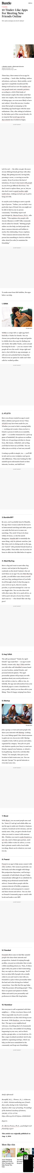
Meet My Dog (27, 574)
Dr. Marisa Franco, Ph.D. (19, 215)
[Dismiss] (31, 1156)
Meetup (21, 732)
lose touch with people (24, 183)
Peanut (4, 864)
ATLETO (5, 423)
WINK (4, 333)
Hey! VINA (20, 664)
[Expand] (25, 1156)
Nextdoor (16, 1020)
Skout (8, 820)
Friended (5, 955)
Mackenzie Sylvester (18, 66)
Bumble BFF (14, 538)
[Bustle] (6, 3)
